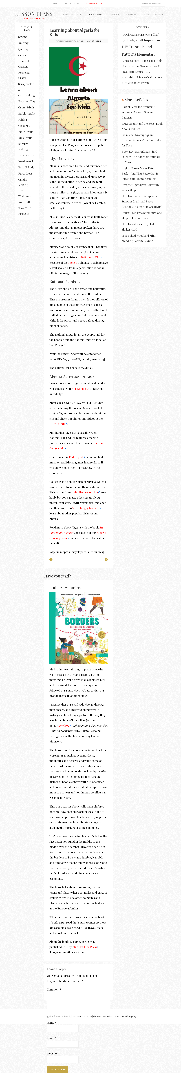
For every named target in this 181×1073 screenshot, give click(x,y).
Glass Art (23, 125)
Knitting (23, 43)
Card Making (26, 95)
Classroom (145, 34)
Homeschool (148, 60)
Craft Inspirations (148, 40)
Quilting (23, 49)
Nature (139, 71)
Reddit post (76, 457)
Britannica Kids (91, 257)
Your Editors (108, 1016)
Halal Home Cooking (84, 492)
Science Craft (144, 77)
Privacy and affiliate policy (125, 1016)
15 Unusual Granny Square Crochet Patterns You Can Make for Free (141, 140)
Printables (129, 77)
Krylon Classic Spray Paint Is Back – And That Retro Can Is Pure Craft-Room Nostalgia (140, 173)
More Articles (136, 99)
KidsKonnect (79, 388)
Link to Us (97, 1016)
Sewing (22, 37)
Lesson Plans (33, 13)
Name (51, 1022)
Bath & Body (26, 167)
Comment (54, 989)
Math (132, 71)
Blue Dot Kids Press (84, 947)
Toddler (135, 82)
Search (159, 14)
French (72, 262)
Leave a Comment (94, 41)
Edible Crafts (26, 113)
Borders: (63, 725)
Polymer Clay (26, 101)
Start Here (76, 1016)
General (135, 60)
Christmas (132, 34)
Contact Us (87, 1016)
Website (52, 1053)
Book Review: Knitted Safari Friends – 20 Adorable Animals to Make (141, 157)
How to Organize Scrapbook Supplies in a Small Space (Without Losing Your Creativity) (142, 201)
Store (146, 14)
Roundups (130, 14)
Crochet (23, 55)
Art (124, 34)
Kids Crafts (25, 138)
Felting (22, 119)
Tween (145, 82)
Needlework (26, 161)
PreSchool (147, 72)
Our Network (95, 14)
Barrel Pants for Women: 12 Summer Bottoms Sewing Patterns (139, 112)
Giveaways (114, 14)
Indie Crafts (25, 131)
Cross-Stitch (26, 107)
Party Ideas (25, 173)
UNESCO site (57, 424)
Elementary (146, 54)
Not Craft (24, 202)
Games (125, 60)
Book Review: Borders (65, 587)
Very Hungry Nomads (85, 508)
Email (51, 1038)
